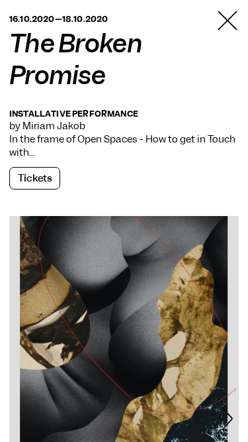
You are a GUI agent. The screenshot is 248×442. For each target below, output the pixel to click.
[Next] (227, 420)
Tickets (35, 178)
